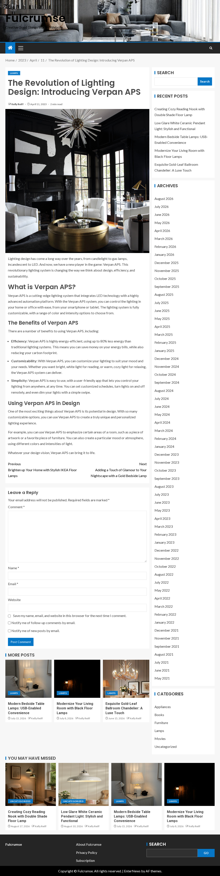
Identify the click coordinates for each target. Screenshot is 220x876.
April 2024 (162, 422)
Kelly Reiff (17, 104)
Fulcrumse (35, 18)
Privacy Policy (86, 852)
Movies (160, 738)
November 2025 (166, 270)
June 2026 (162, 214)
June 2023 (162, 502)
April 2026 (162, 231)
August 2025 (163, 294)
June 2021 (162, 670)
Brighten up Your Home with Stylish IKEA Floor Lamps (42, 469)
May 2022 (162, 590)
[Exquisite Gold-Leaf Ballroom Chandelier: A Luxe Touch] (126, 679)
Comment (16, 507)
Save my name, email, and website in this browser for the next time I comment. (69, 616)
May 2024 (162, 414)
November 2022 (166, 558)
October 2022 (165, 566)
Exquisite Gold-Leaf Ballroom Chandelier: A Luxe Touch (124, 708)
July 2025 (161, 303)
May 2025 (162, 318)
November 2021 (166, 638)
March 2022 (163, 606)
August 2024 (163, 390)
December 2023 (166, 454)
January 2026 (164, 254)
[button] (20, 48)
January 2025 (164, 350)
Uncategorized (165, 746)
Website (14, 600)
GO (206, 853)
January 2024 (164, 446)
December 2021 (166, 630)
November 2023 (166, 462)
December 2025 (166, 263)
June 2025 (162, 310)
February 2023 (165, 534)
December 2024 (166, 358)
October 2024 (165, 374)
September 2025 (166, 286)
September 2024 (166, 382)
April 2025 (162, 326)
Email (13, 584)
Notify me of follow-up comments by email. (43, 623)
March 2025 (163, 334)
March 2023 (163, 526)
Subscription (85, 860)
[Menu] (20, 48)
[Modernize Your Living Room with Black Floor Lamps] (77, 679)
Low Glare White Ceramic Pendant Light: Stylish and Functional (82, 816)
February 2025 (165, 342)
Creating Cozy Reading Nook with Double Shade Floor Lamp (27, 816)
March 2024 (163, 430)
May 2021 (162, 678)
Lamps (14, 73)
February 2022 (165, 614)
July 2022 (161, 582)
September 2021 (166, 646)
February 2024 (165, 438)
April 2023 (162, 518)
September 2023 (166, 478)
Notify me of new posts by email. (35, 631)
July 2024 (161, 398)
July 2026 (161, 206)
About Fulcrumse (88, 844)
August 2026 (163, 198)
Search (165, 73)
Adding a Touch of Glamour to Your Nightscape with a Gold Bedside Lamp (119, 469)
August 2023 (163, 486)
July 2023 (161, 494)
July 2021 (161, 662)
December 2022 (166, 550)
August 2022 (163, 574)
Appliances (162, 707)
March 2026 (163, 238)
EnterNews (132, 871)
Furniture (161, 723)
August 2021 (163, 654)
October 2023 (165, 470)
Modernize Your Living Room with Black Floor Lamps (75, 708)
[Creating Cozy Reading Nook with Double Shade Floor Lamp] (30, 784)
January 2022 (164, 622)
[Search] (211, 48)
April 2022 (162, 598)
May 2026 (162, 223)
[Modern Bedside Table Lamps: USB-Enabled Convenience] (28, 679)
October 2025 (165, 278)
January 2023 (164, 542)
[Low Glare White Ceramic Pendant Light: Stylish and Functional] (83, 784)
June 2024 (162, 406)
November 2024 (166, 366)
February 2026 (165, 246)
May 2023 (162, 510)
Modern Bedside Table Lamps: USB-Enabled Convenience (26, 708)
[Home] (10, 48)
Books (159, 715)
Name (13, 568)
